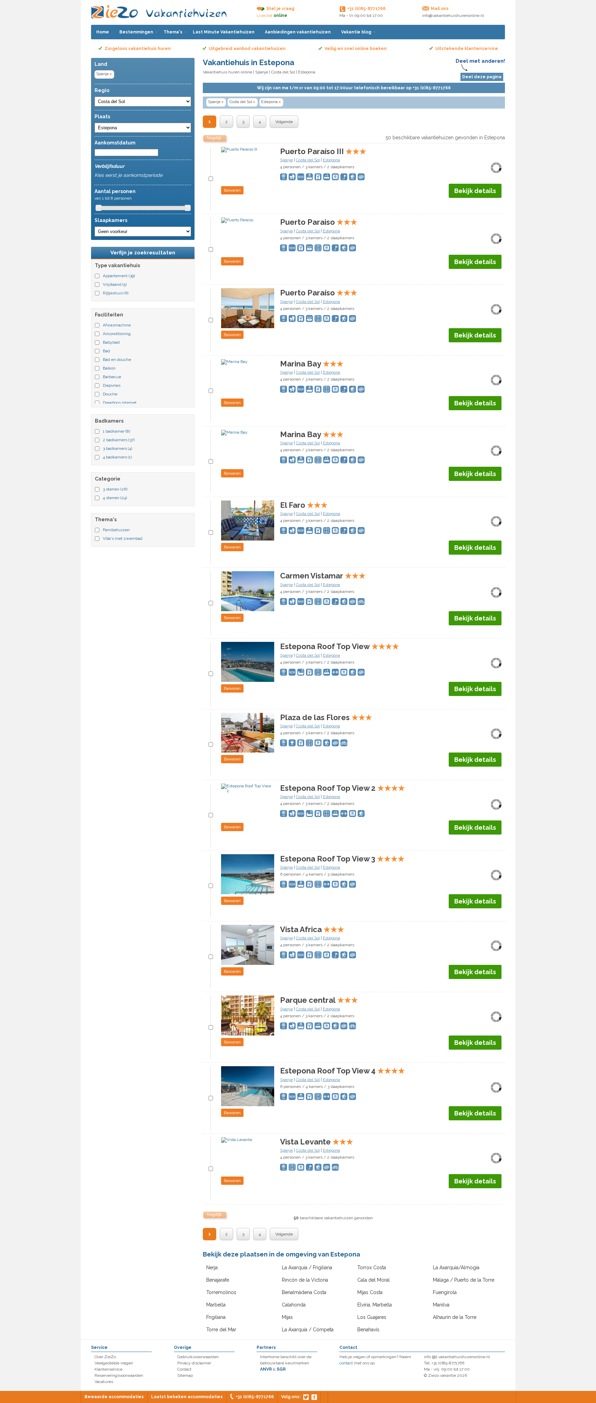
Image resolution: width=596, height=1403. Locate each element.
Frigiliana (216, 1317)
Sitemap (185, 1375)
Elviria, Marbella (374, 1305)
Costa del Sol (283, 72)
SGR (281, 1369)
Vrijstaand (115, 284)
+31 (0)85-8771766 (255, 1396)
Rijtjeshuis (115, 293)
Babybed (111, 342)
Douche (110, 394)
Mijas (287, 1317)
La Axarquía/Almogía (456, 1267)
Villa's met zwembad (122, 538)
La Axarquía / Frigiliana (307, 1267)
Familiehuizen (116, 529)
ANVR (266, 1369)
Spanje (104, 74)
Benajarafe (217, 1280)
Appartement (119, 275)
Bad (106, 351)
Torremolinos (221, 1292)
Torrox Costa (371, 1267)
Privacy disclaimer (194, 1363)
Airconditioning (117, 333)
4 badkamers (117, 457)
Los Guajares (371, 1317)
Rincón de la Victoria (305, 1280)
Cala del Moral (373, 1280)
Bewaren (232, 190)
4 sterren (115, 497)
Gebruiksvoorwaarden (198, 1356)
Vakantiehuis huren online (227, 72)
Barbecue (112, 376)
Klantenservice (108, 1369)
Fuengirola (445, 1292)
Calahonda (294, 1305)
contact (346, 1363)
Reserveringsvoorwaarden (119, 1375)
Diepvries (111, 385)
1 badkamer (116, 431)
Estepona (271, 102)
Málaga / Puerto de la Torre (463, 1280)
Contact (184, 1369)
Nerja (212, 1267)
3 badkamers (117, 448)
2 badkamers (119, 439)
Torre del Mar (221, 1329)
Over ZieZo (105, 1356)
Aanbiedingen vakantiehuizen (298, 32)
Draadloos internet (120, 402)
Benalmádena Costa (304, 1292)
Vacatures (104, 1381)
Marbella (216, 1305)
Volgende (284, 121)
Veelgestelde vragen (114, 1363)
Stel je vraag (280, 8)
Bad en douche (117, 359)
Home (102, 32)
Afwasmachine (117, 325)
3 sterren (115, 489)
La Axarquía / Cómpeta (308, 1329)
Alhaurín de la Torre (454, 1317)
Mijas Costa (370, 1292)
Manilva (441, 1305)
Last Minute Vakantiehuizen (224, 32)
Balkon (109, 368)
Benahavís (368, 1329)
